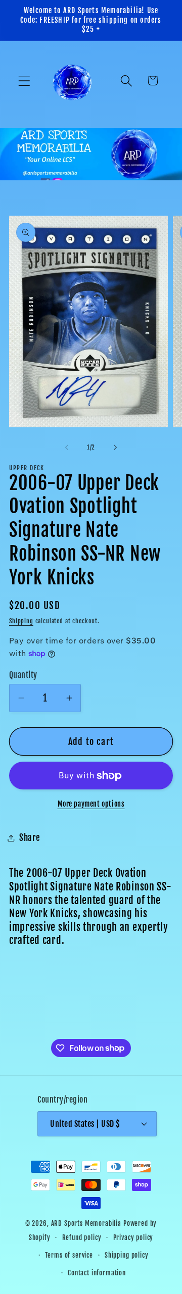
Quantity (23, 675)
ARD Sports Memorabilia (86, 1223)
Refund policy (82, 1237)
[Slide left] (67, 447)
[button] (24, 80)
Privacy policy (133, 1237)
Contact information (97, 1273)
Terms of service (69, 1255)
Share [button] (29, 837)
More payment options (91, 804)
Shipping (21, 621)
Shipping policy (127, 1255)
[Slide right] (115, 447)
